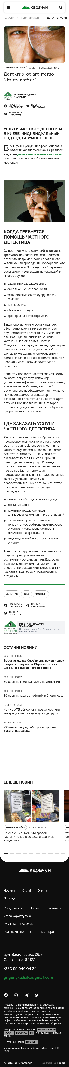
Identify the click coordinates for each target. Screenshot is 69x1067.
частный (40, 594)
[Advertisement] (34, 754)
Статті (26, 890)
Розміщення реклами (18, 924)
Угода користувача (17, 916)
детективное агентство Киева (39, 154)
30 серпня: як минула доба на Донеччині (32, 681)
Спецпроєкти (13, 908)
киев (26, 594)
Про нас (35, 908)
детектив (12, 594)
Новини (9, 890)
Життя (42, 890)
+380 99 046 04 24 (20, 968)
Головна (9, 18)
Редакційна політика (18, 932)
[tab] (6, 853)
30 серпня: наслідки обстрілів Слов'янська (33, 695)
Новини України (30, 18)
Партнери (47, 932)
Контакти (55, 908)
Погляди (9, 898)
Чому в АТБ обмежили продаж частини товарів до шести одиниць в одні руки (32, 711)
